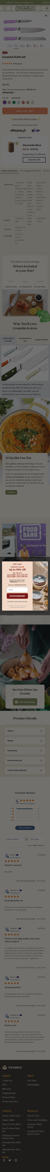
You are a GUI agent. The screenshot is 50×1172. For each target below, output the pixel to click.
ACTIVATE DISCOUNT (17, 596)
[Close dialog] (45, 564)
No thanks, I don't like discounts (17, 601)
